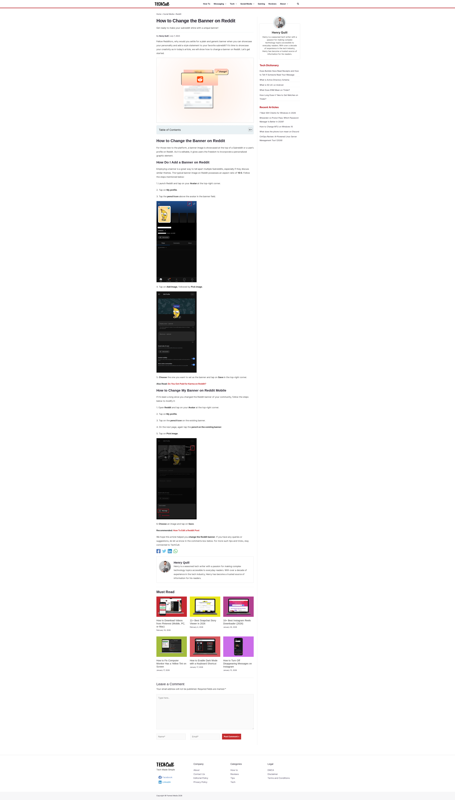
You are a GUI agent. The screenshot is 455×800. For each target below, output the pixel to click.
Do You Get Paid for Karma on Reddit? (187, 384)
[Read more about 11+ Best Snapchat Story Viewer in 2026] (205, 606)
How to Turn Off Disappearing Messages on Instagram (237, 663)
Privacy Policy (200, 782)
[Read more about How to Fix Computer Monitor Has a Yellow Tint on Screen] (171, 646)
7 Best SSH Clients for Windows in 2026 (278, 113)
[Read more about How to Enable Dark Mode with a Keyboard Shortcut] (205, 646)
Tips (232, 778)
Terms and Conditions (279, 778)
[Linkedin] (170, 551)
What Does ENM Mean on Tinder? (275, 90)
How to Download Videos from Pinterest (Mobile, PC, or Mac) (170, 623)
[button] (225, 3)
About (196, 770)
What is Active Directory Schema (274, 80)
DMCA (271, 770)
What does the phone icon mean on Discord (279, 131)
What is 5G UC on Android (271, 85)
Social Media (168, 14)
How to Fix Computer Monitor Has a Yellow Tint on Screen (171, 663)
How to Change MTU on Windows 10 (276, 126)
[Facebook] (158, 551)
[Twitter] (164, 551)
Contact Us (199, 774)
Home (158, 14)
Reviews (234, 774)
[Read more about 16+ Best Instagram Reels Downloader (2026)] (238, 606)
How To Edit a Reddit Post (186, 530)
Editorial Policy (200, 778)
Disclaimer (273, 774)
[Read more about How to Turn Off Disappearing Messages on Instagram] (238, 646)
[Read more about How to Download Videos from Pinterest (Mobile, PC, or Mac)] (171, 606)
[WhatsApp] (175, 551)
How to (234, 770)
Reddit (178, 14)
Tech (232, 782)
